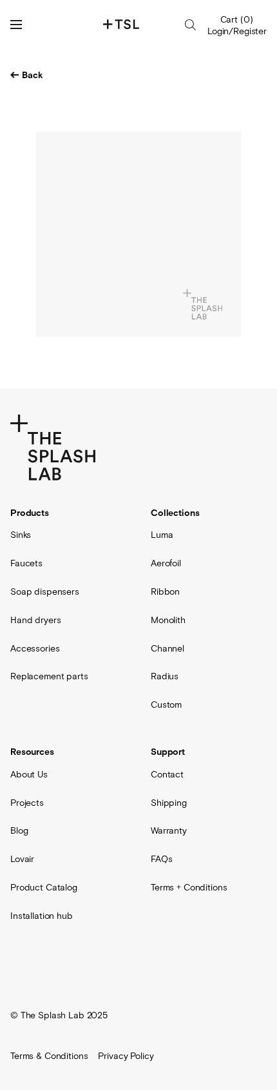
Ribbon (165, 591)
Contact (167, 774)
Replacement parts (49, 676)
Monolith (168, 620)
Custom (166, 704)
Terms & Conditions (49, 1056)
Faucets (26, 563)
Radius (164, 676)
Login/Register (237, 31)
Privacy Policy (125, 1056)
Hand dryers (35, 620)
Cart (236, 19)
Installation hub (41, 915)
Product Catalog (43, 887)
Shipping (169, 802)
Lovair (22, 859)
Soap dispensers (44, 591)
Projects (27, 802)
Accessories (34, 648)
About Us (29, 774)
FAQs (161, 859)
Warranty (169, 830)
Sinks (20, 535)
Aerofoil (166, 563)
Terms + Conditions (189, 887)
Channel (167, 648)
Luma (162, 535)
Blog (19, 830)
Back (32, 75)
